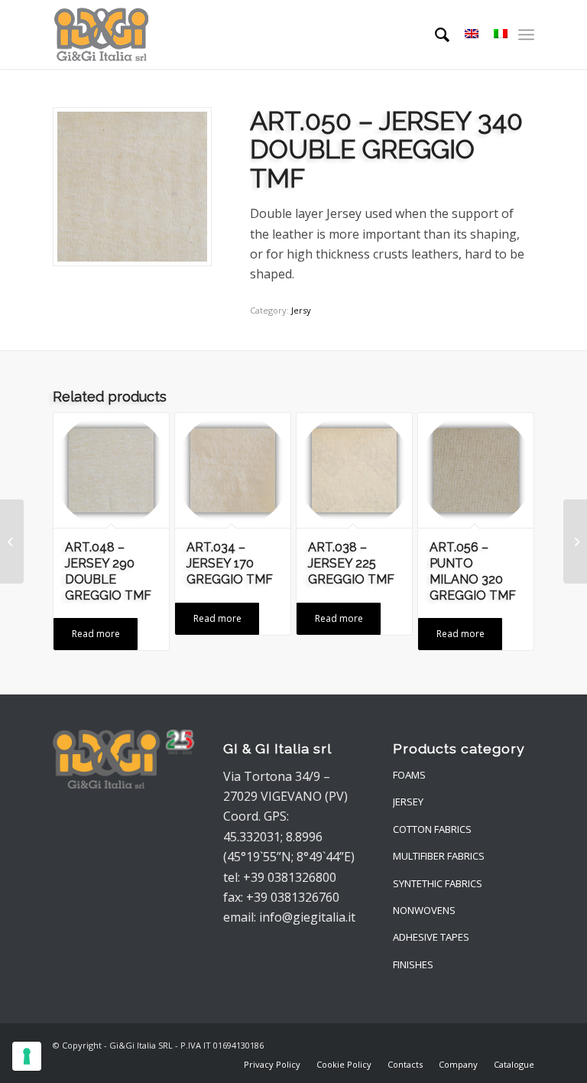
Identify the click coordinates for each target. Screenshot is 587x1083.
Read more (96, 633)
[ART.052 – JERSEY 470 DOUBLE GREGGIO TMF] (575, 541)
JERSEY (408, 801)
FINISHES (413, 964)
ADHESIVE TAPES (431, 937)
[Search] (434, 34)
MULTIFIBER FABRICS (439, 856)
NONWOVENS (424, 910)
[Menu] (526, 34)
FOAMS (409, 775)
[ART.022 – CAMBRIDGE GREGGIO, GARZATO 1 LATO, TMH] (12, 541)
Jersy (301, 310)
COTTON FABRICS (432, 829)
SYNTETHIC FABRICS (437, 883)
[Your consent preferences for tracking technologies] (26, 1056)
